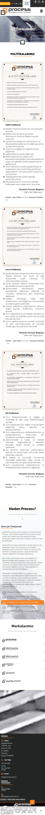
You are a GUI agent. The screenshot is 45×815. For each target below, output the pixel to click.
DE (21, 4)
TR (12, 4)
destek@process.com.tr (10, 796)
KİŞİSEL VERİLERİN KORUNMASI (13, 799)
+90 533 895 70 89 (5, 789)
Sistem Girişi (5, 4)
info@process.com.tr (6, 777)
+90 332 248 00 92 (5, 764)
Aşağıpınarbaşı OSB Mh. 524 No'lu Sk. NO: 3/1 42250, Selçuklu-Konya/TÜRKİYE (6, 749)
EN (16, 4)
